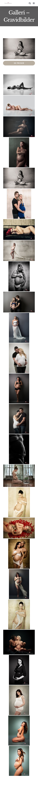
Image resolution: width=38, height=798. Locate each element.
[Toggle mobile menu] (34, 3)
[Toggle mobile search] (30, 3)
